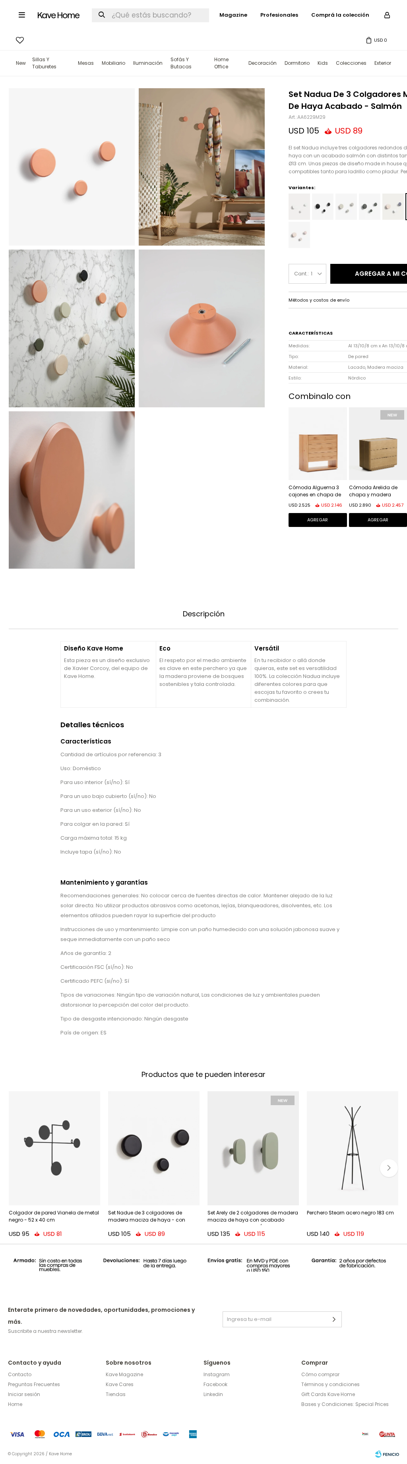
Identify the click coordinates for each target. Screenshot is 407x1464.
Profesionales (279, 15)
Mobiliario (113, 63)
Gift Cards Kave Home (328, 1394)
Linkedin (213, 1394)
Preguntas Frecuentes (34, 1384)
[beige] (346, 207)
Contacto (19, 1374)
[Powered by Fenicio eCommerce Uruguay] (387, 1454)
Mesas (86, 63)
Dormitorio (297, 63)
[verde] (369, 207)
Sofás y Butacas (181, 63)
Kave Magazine (124, 1374)
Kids (323, 63)
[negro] (322, 207)
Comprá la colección (340, 15)
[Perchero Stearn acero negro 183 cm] (352, 1148)
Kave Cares (120, 1384)
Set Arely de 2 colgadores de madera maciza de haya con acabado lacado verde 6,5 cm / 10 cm (252, 1217)
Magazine (233, 15)
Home (15, 1404)
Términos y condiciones (330, 1384)
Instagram (217, 1374)
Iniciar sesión (24, 1394)
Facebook (215, 1384)
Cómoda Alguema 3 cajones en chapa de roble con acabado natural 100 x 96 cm (315, 491)
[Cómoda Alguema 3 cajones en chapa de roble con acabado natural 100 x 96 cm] (318, 443)
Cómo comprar (320, 1374)
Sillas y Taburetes (44, 63)
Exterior (382, 63)
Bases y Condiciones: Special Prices (345, 1404)
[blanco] (299, 207)
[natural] (299, 235)
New (21, 63)
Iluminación (148, 63)
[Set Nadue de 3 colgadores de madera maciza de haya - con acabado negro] (154, 1148)
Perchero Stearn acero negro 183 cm (350, 1212)
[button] (389, 1168)
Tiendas (116, 1394)
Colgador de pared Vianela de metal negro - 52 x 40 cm (54, 1216)
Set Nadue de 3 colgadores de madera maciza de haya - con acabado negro (146, 1217)
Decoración (262, 63)
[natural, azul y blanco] (393, 207)
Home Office (221, 63)
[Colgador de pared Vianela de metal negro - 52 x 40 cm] (54, 1148)
